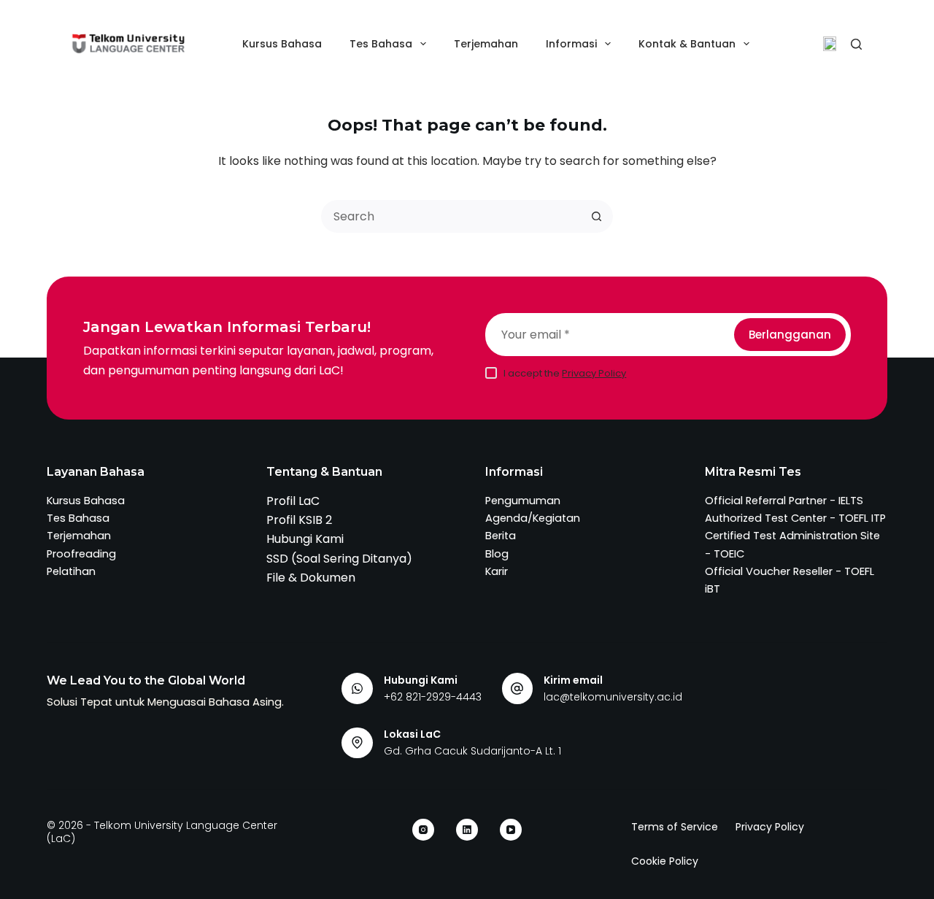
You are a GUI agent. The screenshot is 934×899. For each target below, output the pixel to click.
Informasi (571, 43)
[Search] (856, 44)
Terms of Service (674, 826)
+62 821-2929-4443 (433, 697)
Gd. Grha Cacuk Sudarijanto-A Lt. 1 (472, 751)
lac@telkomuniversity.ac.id (613, 697)
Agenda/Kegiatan (532, 518)
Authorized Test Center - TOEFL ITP (795, 518)
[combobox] (452, 216)
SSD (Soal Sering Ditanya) (339, 558)
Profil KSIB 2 (299, 520)
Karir (496, 571)
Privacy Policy (594, 373)
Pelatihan (71, 571)
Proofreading (81, 554)
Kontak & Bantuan (687, 43)
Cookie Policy (664, 861)
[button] (829, 43)
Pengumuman (522, 500)
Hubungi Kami (305, 538)
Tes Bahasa (381, 43)
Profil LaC (293, 501)
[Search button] (596, 216)
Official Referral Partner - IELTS (784, 500)
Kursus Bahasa (282, 43)
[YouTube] (511, 830)
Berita (500, 535)
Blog (497, 554)
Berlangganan (790, 334)
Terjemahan (486, 43)
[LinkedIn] (467, 830)
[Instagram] (423, 830)
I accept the (564, 373)
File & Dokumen (310, 577)
